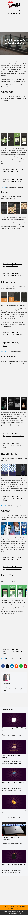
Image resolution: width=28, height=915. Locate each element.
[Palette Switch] (9, 10)
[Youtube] (14, 14)
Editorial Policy (21, 906)
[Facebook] (8, 14)
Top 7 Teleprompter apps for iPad (14, 351)
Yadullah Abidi (6, 843)
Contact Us (12, 906)
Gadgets (12, 843)
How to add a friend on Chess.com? (14, 187)
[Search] (19, 10)
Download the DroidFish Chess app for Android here (13, 498)
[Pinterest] (25, 666)
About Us (5, 906)
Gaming (11, 734)
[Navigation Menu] (14, 10)
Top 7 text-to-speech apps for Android (15, 506)
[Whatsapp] (21, 666)
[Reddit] (16, 666)
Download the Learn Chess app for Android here (13, 651)
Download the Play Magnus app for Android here (13, 445)
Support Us (18, 908)
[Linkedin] (17, 14)
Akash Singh (6, 734)
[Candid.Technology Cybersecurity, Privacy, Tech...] (14, 4)
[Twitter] (11, 14)
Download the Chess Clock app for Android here (13, 344)
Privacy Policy (10, 908)
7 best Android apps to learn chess (14, 659)
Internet (15, 734)
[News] (20, 14)
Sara (3, 48)
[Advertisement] (14, 24)
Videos (19, 734)
